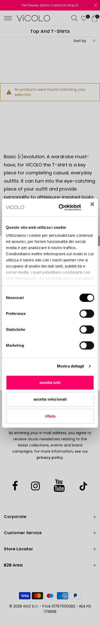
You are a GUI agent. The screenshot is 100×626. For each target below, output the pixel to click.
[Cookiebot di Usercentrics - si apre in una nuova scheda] (60, 207)
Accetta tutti (50, 382)
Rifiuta (50, 416)
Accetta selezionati (50, 399)
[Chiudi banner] (92, 207)
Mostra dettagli (70, 366)
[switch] (86, 314)
